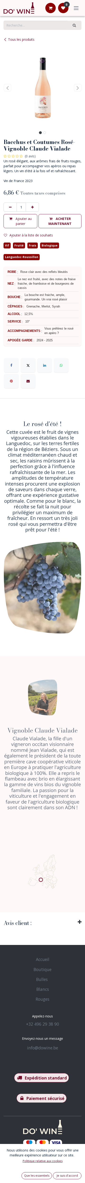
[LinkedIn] (45, 365)
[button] (7, 88)
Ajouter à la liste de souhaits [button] (31, 235)
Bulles (42, 979)
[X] (28, 365)
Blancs (42, 989)
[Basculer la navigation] (76, 8)
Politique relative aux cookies (43, 1161)
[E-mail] (28, 381)
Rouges (42, 999)
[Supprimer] (10, 207)
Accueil (42, 959)
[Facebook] (11, 365)
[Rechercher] (74, 25)
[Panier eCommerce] (50, 8)
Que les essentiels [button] (36, 1176)
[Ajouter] (32, 207)
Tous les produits (21, 39)
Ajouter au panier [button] (23, 221)
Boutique (42, 969)
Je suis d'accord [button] (67, 1176)
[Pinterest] (11, 381)
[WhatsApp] (61, 365)
